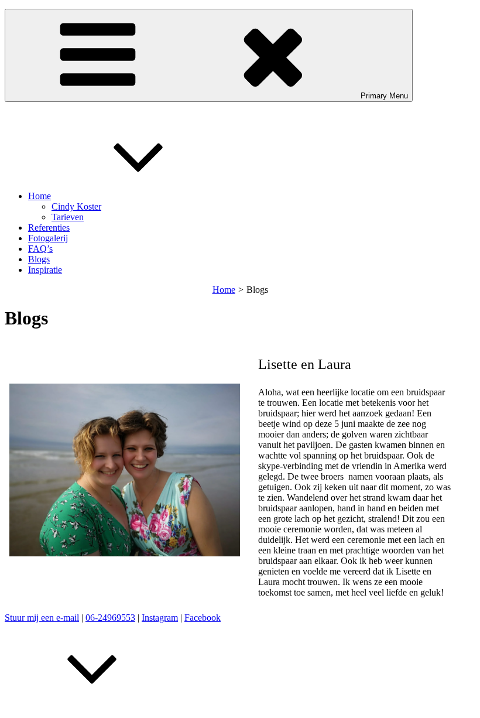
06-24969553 (110, 618)
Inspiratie (45, 270)
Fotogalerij (48, 238)
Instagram (160, 618)
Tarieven (68, 217)
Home (39, 196)
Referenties (49, 228)
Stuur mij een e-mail (42, 618)
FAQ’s (40, 249)
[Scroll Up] (92, 708)
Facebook (202, 618)
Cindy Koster (76, 206)
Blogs (39, 259)
